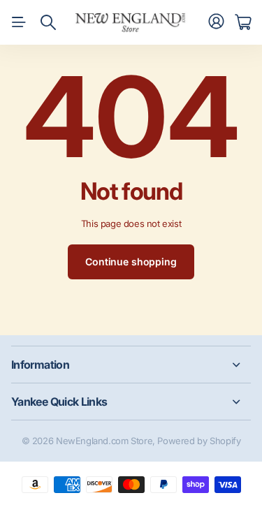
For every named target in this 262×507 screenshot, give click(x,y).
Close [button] (131, 364)
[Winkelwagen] (243, 22)
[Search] (48, 22)
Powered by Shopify (198, 440)
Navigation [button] (19, 22)
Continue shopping (131, 261)
